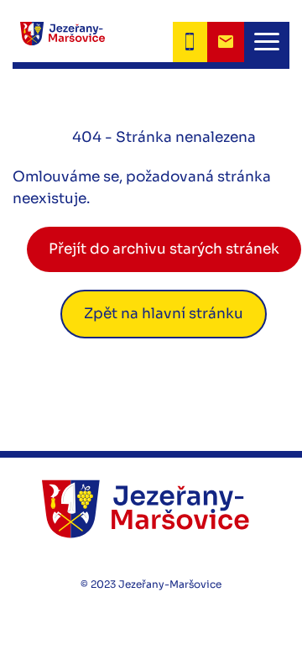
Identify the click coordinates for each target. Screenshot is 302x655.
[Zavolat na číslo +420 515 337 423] (190, 42)
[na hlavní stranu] (151, 508)
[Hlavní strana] (59, 42)
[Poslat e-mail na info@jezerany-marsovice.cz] (225, 42)
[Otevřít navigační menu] (266, 42)
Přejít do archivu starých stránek (164, 249)
